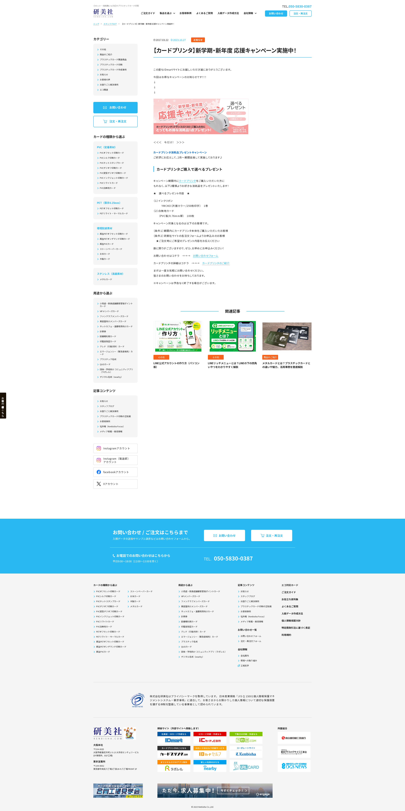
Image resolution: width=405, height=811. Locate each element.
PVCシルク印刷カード (110, 158)
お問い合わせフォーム (205, 256)
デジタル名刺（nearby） (111, 377)
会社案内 (245, 655)
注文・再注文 (300, 13)
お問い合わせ (276, 13)
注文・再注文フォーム (251, 641)
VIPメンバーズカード (109, 311)
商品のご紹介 (106, 54)
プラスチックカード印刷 (111, 64)
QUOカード (105, 364)
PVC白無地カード (108, 188)
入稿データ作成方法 (228, 13)
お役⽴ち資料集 (290, 599)
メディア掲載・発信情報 (111, 431)
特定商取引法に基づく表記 (296, 627)
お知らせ (104, 74)
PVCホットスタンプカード (112, 163)
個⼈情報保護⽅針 (291, 620)
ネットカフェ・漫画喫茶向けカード (116, 326)
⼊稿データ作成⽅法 (292, 613)
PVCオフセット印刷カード (112, 153)
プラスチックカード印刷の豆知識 (115, 416)
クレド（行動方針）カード (112, 346)
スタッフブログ (110, 23)
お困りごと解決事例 (109, 84)
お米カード (105, 254)
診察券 (103, 331)
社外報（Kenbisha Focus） (112, 426)
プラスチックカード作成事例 (113, 69)
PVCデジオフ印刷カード (111, 168)
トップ (96, 23)
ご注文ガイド (148, 13)
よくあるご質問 (204, 13)
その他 (103, 49)
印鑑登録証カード (108, 341)
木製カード (105, 259)
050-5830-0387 (233, 558)
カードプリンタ (187, 181)
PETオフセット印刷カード (112, 208)
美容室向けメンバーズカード (113, 321)
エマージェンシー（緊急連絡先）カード (116, 353)
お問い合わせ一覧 (247, 630)
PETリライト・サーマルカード (114, 213)
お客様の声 (105, 79)
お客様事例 (185, 13)
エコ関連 (104, 89)
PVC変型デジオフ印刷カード (113, 173)
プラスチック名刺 (108, 359)
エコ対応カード (290, 585)
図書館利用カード (108, 336)
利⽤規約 (286, 634)
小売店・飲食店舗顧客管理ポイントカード (116, 305)
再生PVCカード (107, 244)
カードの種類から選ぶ (105, 585)
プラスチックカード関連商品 (113, 59)
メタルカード (106, 279)
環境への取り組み (249, 660)
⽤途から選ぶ (185, 585)
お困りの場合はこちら (3, 405)
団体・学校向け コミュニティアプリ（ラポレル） (116, 371)
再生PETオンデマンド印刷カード (115, 239)
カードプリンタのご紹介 (216, 263)
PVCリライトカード (109, 183)
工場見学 (245, 665)
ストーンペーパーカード (111, 249)
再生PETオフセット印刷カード (114, 234)
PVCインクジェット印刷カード (114, 178)
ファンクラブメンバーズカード (114, 316)
